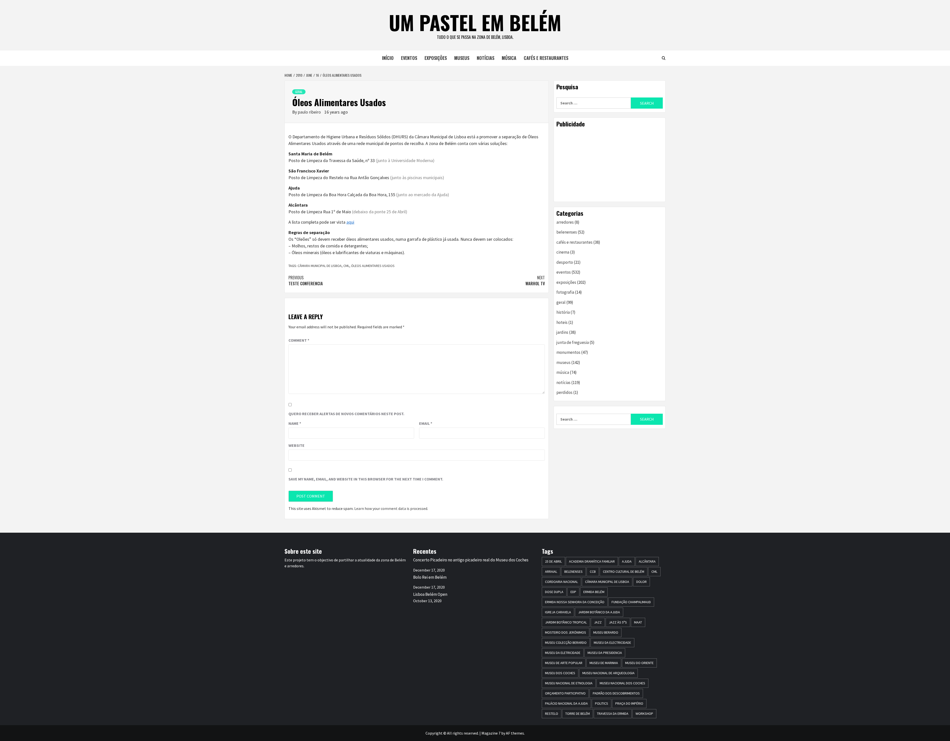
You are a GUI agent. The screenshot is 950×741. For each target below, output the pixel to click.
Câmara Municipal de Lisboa (320, 265)
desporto (564, 262)
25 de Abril (553, 561)
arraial (551, 571)
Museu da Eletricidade (562, 652)
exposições (436, 58)
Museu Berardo (605, 632)
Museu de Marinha (604, 663)
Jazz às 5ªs (618, 622)
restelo (551, 713)
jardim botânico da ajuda (599, 612)
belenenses (566, 232)
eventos (409, 58)
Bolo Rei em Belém (430, 577)
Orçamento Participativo (565, 693)
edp (573, 592)
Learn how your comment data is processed (390, 508)
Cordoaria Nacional (561, 581)
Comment (298, 340)
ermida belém (593, 592)
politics (601, 703)
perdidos (564, 392)
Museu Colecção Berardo (566, 642)
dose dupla (554, 592)
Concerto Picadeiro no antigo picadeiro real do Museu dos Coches (470, 560)
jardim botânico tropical (566, 622)
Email (425, 423)
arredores (565, 222)
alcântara (647, 561)
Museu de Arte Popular (563, 663)
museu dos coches (560, 673)
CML (346, 265)
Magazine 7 (490, 733)
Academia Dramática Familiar (592, 561)
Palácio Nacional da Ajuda (566, 703)
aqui (350, 222)
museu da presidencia (605, 652)
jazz (598, 622)
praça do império (629, 703)
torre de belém (577, 713)
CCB (593, 571)
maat (638, 622)
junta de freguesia (572, 342)
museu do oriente (639, 663)
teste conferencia (305, 281)
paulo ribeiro (310, 112)
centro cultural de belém (623, 571)
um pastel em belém (475, 22)
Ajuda (627, 561)
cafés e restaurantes (546, 58)
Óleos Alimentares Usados (373, 265)
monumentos (568, 352)
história (563, 312)
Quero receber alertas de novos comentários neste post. (346, 413)
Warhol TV (535, 281)
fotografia (565, 292)
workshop (644, 713)
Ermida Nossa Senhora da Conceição (574, 602)
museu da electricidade (612, 642)
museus (461, 58)
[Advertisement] (609, 164)
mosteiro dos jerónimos (565, 632)
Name (294, 423)
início (388, 58)
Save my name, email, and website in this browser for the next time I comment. (365, 479)
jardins (562, 332)
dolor (641, 581)
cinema (562, 252)
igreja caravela (558, 612)
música (509, 58)
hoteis (562, 322)
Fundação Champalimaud (631, 602)
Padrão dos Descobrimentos (616, 693)
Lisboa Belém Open (430, 594)
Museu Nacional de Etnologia (569, 683)
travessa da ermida (612, 713)
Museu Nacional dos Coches (622, 683)
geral (299, 92)
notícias (485, 58)
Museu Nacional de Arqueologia (608, 673)
